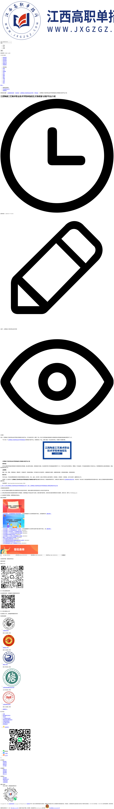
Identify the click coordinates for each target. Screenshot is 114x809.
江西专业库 (5, 780)
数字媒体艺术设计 (6, 715)
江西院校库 (5, 782)
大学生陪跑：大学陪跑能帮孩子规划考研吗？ (12, 513)
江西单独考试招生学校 (69, 479)
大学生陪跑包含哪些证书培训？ (9, 534)
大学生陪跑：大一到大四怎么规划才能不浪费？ (13, 533)
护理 (4, 714)
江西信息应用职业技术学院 (8, 687)
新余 (4, 74)
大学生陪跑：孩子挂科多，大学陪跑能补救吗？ (13, 531)
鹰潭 (4, 75)
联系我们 (5, 761)
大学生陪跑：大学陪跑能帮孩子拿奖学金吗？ (12, 528)
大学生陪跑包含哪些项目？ (8, 538)
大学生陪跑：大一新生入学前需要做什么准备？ (13, 536)
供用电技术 (5, 724)
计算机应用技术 (6, 721)
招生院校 (5, 60)
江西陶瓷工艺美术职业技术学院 (26, 92)
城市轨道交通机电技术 (7, 719)
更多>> (1, 85)
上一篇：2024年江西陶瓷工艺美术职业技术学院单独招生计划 (13, 485)
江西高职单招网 (10, 92)
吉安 (4, 81)
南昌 (4, 68)
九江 (4, 69)
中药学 (4, 716)
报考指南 (5, 771)
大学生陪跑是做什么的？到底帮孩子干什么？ (12, 543)
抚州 (4, 82)
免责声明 (5, 762)
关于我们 (5, 765)
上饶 (4, 80)
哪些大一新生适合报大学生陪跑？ (10, 537)
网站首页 (5, 57)
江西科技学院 (6, 630)
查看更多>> (5, 709)
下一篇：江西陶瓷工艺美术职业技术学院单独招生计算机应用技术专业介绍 (42, 485)
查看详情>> (49, 513)
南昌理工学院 (6, 647)
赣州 (4, 77)
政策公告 (5, 63)
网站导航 (28, 803)
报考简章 (5, 772)
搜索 (1, 50)
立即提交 (63, 555)
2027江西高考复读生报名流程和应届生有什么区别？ (14, 540)
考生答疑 (5, 777)
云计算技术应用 (6, 722)
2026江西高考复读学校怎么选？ (9, 541)
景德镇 (4, 71)
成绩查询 (5, 90)
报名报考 (5, 59)
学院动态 (36, 92)
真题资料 (5, 64)
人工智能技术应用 (6, 718)
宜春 (4, 78)
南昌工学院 (5, 664)
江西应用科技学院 (6, 704)
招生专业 (5, 61)
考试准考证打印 (6, 89)
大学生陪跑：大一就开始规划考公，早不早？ (12, 530)
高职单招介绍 (6, 779)
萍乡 (4, 72)
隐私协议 (5, 764)
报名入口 (5, 773)
